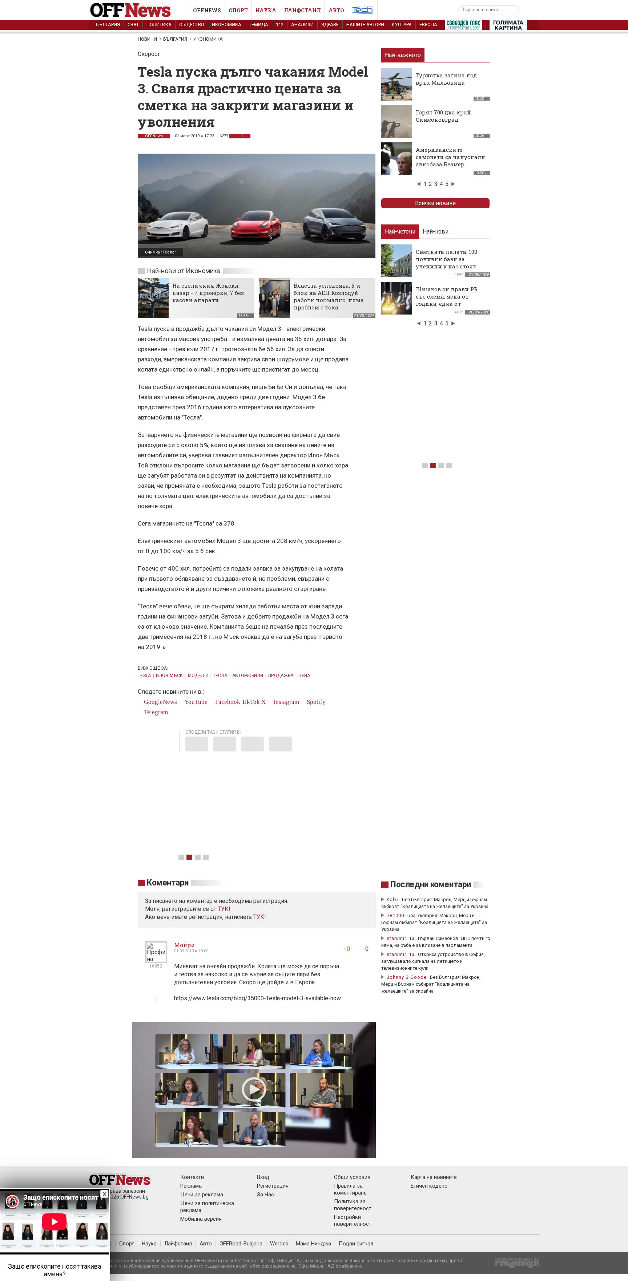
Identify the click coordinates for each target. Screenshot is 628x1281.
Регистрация (273, 1186)
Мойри (184, 945)
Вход (263, 1177)
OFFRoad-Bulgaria (241, 1243)
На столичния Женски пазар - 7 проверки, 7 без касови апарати (208, 293)
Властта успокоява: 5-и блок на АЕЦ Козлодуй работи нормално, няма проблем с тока (329, 296)
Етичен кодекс (429, 1186)
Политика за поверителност (352, 1205)
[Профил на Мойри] (156, 960)
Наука (265, 10)
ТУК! (259, 916)
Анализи (302, 24)
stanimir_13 (401, 938)
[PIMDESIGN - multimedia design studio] (513, 1265)
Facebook (227, 702)
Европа (428, 24)
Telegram (155, 712)
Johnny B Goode (407, 977)
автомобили (247, 675)
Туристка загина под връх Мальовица (446, 79)
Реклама (191, 1186)
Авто (336, 10)
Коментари (168, 883)
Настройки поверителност (352, 1220)
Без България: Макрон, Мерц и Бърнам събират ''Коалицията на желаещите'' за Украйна (434, 922)
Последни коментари (430, 884)
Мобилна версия (201, 1219)
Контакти (192, 1177)
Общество (191, 24)
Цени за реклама (201, 1194)
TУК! (224, 908)
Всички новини (435, 203)
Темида (258, 24)
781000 (395, 915)
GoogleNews (159, 702)
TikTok (251, 702)
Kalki (393, 899)
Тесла (220, 675)
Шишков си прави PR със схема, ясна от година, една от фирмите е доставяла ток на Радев (447, 303)
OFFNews (154, 136)
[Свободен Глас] (463, 26)
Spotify (315, 702)
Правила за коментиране (350, 1189)
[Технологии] (362, 11)
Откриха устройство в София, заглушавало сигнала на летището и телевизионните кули (433, 961)
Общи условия (352, 1177)
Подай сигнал (356, 1243)
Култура (402, 24)
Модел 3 (198, 675)
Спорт (238, 10)
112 (279, 24)
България (108, 24)
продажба (281, 675)
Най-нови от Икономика (183, 271)
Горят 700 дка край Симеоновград (443, 116)
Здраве (330, 24)
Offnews (207, 10)
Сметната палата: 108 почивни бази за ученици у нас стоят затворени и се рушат (447, 262)
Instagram (285, 702)
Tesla (144, 675)
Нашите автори (365, 24)
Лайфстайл (302, 10)
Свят (133, 24)
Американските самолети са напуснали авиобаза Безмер (450, 157)
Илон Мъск (169, 675)
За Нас (265, 1194)
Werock (279, 1243)
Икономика (226, 24)
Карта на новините (434, 1177)
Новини (147, 39)
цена (304, 675)
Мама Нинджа (313, 1243)
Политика (159, 24)
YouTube (195, 702)
